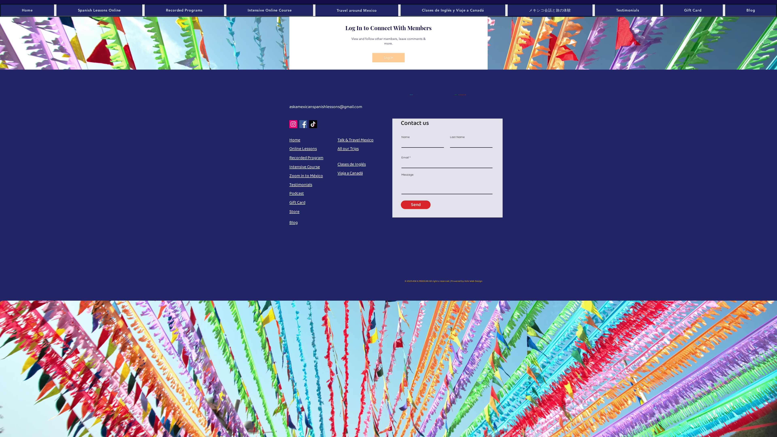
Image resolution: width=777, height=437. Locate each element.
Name (405, 137)
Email (405, 157)
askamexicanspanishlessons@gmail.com (325, 106)
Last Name (457, 137)
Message (407, 174)
